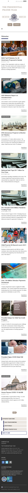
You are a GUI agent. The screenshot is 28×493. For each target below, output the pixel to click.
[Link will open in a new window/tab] (3, 462)
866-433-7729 (8, 448)
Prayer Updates (6, 42)
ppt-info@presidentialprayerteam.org (13, 453)
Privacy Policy (4, 489)
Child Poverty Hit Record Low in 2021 (13, 245)
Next (14, 412)
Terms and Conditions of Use (14, 489)
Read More (24, 72)
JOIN (10, 24)
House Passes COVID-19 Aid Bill (12, 392)
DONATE (16, 24)
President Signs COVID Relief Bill (12, 357)
